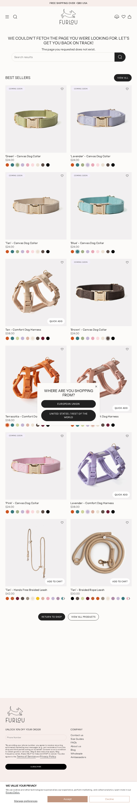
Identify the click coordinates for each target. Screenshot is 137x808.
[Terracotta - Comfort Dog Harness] (36, 379)
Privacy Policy (48, 756)
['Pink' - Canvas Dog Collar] (36, 466)
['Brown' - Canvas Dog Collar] (101, 292)
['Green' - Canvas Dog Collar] (36, 119)
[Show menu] (7, 17)
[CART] (129, 17)
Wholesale (77, 753)
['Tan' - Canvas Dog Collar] (36, 206)
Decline (109, 799)
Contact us (77, 735)
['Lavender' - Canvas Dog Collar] (101, 119)
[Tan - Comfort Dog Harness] (36, 292)
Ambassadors (78, 757)
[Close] (96, 386)
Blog (73, 749)
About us (76, 746)
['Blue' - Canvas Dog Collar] (101, 206)
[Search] (120, 57)
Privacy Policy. (13, 792)
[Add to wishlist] (62, 89)
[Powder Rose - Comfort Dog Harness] (101, 379)
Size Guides (77, 738)
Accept (68, 799)
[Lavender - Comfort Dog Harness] (101, 466)
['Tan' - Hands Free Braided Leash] (36, 552)
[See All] (64, 598)
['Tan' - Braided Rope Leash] (101, 552)
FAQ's (74, 742)
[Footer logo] (15, 714)
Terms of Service (26, 756)
